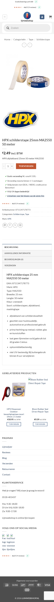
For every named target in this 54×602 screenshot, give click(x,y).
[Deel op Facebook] (10, 225)
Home (7, 39)
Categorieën (19, 39)
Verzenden (7, 463)
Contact (6, 474)
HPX (9, 219)
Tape (31, 39)
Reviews (6, 452)
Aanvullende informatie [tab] (17, 253)
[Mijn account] (42, 17)
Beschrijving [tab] (11, 247)
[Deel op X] (15, 225)
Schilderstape (43, 39)
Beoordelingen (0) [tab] (13, 259)
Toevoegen (26, 166)
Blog (4, 458)
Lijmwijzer (7, 446)
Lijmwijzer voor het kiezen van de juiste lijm (25, 196)
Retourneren (8, 469)
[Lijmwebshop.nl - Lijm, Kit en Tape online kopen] (27, 17)
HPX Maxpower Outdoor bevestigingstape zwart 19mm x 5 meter (14, 413)
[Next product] (24, 45)
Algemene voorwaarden (27, 580)
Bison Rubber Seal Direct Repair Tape (40, 410)
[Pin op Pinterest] (20, 225)
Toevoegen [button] (14, 424)
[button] (4, 17)
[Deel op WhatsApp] (4, 225)
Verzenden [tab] (10, 265)
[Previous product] (30, 45)
